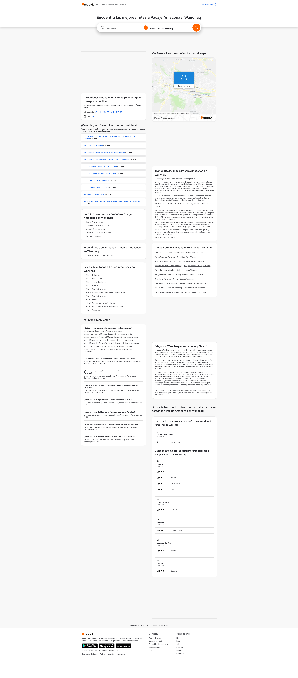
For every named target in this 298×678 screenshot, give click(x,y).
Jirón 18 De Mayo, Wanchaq (187, 257)
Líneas (178, 638)
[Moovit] (88, 4)
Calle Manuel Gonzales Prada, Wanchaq (169, 252)
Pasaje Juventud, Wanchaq (196, 252)
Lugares (179, 641)
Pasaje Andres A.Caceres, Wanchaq (193, 283)
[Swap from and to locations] (146, 27)
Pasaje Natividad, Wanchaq (165, 270)
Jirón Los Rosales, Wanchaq (165, 261)
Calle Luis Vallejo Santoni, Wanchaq (191, 261)
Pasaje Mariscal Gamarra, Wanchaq (189, 275)
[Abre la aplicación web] (123, 645)
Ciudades (179, 650)
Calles (178, 644)
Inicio (102, 26)
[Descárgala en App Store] (107, 645)
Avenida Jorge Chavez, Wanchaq (193, 292)
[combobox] (121, 28)
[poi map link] (184, 89)
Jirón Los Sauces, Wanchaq (183, 279)
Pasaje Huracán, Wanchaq (164, 275)
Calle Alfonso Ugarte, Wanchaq (166, 283)
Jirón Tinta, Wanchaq (163, 279)
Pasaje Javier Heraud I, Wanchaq (167, 292)
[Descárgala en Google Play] (90, 645)
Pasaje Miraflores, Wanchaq (194, 288)
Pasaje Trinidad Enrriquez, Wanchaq (168, 288)
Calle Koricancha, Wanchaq (187, 270)
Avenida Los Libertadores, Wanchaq (168, 266)
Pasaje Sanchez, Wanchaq (165, 257)
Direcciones (180, 653)
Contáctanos (120, 654)
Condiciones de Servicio (90, 654)
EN (151, 650)
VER (102, 222)
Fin (151, 26)
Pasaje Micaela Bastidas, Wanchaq (197, 266)
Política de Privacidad (107, 654)
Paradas (179, 647)
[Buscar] (196, 28)
